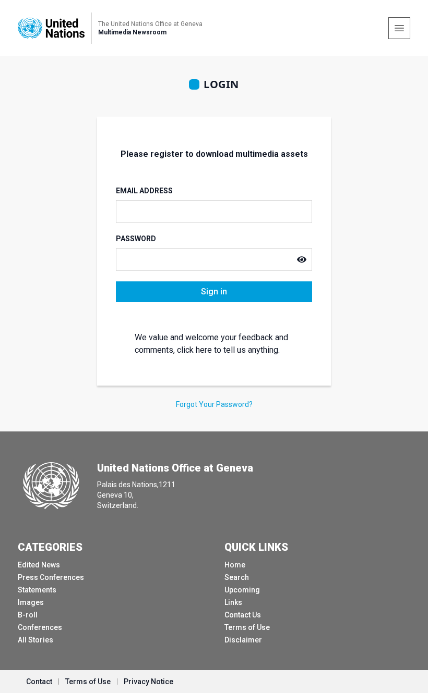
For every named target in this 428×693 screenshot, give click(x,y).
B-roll (28, 615)
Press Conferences (51, 577)
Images (31, 602)
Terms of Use (247, 627)
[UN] (51, 28)
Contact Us (242, 615)
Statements (37, 590)
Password (136, 238)
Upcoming (242, 590)
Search (236, 577)
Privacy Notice (148, 681)
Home (234, 565)
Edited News (39, 565)
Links (233, 602)
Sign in (214, 291)
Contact (39, 681)
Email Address (144, 191)
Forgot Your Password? (214, 404)
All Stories (35, 640)
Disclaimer (243, 640)
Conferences (40, 627)
